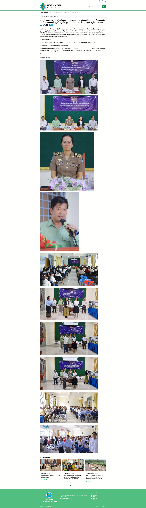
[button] (44, 25)
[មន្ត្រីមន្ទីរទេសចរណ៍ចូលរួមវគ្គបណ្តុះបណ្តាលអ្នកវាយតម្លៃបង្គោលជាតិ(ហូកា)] (50, 460)
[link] (50, 471)
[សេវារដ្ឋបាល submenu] (55, 12)
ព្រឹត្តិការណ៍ (56, 16)
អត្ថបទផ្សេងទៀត (45, 457)
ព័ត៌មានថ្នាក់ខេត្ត (46, 16)
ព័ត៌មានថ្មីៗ (51, 16)
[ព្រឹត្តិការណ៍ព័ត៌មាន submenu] (64, 12)
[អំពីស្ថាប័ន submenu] (48, 12)
